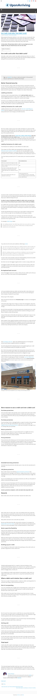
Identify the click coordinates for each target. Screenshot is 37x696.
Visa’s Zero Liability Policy (29, 357)
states (26, 244)
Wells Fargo (9, 221)
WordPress (18, 694)
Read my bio (19, 677)
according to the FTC (7, 341)
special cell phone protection (23, 471)
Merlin (23, 694)
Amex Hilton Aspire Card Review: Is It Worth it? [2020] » (26, 687)
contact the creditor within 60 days (23, 135)
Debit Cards (3, 681)
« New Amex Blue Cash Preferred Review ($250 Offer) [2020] (12, 686)
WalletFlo (10, 77)
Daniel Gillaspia (14, 35)
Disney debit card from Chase (7, 523)
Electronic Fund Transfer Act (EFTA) (9, 150)
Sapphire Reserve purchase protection (9, 425)
